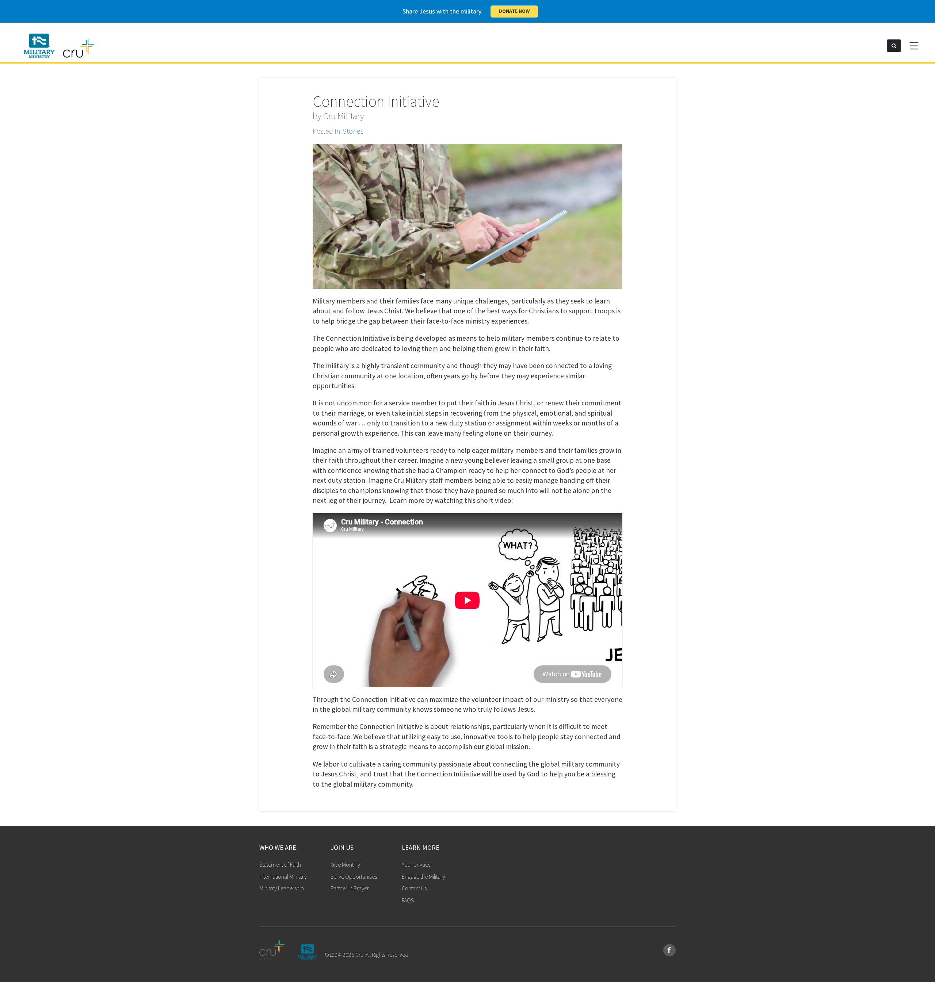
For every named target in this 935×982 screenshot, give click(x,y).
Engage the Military (423, 876)
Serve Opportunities (354, 876)
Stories (353, 131)
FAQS (408, 900)
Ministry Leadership (281, 888)
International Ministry (283, 876)
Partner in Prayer (350, 888)
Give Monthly (345, 864)
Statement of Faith (280, 864)
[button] (894, 45)
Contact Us (414, 888)
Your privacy (416, 864)
